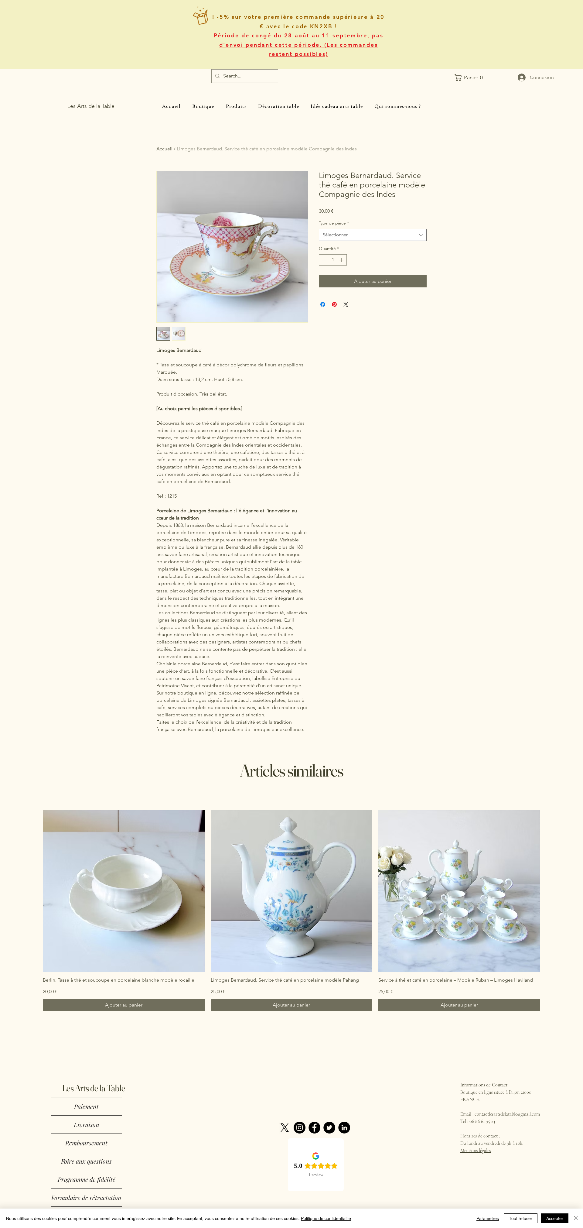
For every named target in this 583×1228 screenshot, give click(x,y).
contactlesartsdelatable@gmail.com (507, 1114)
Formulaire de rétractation (86, 1197)
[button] (458, 77)
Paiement (86, 1106)
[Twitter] (329, 1128)
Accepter (554, 1218)
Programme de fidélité (86, 1179)
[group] (291, 910)
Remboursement (86, 1143)
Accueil (164, 149)
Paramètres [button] (487, 1218)
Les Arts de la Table (93, 1088)
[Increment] (342, 260)
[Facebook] (314, 1128)
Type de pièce (334, 223)
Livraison (86, 1124)
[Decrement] (323, 260)
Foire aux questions (86, 1161)
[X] (285, 1128)
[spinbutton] (332, 260)
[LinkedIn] (344, 1128)
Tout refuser (520, 1218)
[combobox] (373, 235)
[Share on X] (345, 304)
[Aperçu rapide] (124, 891)
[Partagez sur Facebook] (322, 304)
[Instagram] (299, 1128)
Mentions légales (475, 1150)
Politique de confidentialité (326, 1218)
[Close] (575, 1218)
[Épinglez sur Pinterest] (334, 304)
